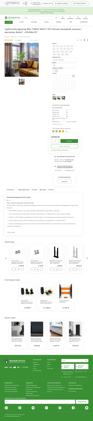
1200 (66, 51)
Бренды (58, 22)
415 (57, 46)
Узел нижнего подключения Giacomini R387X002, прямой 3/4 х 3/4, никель (37, 262)
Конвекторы (8, 383)
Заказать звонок (62, 3)
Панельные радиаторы (32, 391)
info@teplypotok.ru (36, 4)
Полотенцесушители (54, 383)
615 (72, 46)
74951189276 (58, 170)
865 (68, 49)
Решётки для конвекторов (11, 391)
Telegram (45, 3)
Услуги (34, 366)
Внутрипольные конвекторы (12, 385)
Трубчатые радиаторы (24, 36)
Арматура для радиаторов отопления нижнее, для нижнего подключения (46, 302)
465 (61, 46)
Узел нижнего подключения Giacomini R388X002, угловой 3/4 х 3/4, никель (17, 262)
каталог (9, 22)
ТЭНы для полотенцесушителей (55, 389)
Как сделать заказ (37, 370)
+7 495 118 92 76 (36, 2)
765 (61, 49)
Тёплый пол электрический (75, 385)
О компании (83, 22)
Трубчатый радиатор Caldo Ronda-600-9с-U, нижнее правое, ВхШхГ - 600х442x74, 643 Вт (37, 340)
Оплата (51, 190)
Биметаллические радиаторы (33, 387)
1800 (54, 54)
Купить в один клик (64, 146)
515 (65, 46)
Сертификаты (36, 364)
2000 (58, 54)
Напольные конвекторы (11, 389)
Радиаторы (13, 36)
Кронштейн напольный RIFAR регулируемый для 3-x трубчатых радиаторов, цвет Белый (75, 263)
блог (70, 22)
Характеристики (23, 190)
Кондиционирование (75, 388)
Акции (48, 362)
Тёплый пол (72, 383)
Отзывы (34, 190)
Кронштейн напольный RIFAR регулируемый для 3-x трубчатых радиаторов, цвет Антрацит (56, 263)
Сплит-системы (72, 391)
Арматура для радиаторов (32, 395)
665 (54, 49)
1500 (70, 51)
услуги (21, 22)
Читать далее (11, 232)
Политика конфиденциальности (12, 416)
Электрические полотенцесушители (56, 387)
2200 (62, 54)
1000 (58, 51)
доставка (34, 22)
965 (54, 51)
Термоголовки (29, 393)
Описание (10, 190)
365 (54, 46)
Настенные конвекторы (10, 387)
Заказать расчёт (81, 3)
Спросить (65, 181)
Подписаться (82, 402)
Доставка (43, 190)
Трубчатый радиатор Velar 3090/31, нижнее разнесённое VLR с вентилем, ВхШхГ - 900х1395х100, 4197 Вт (75, 341)
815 (65, 49)
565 (68, 46)
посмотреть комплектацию (61, 105)
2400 (67, 54)
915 (72, 49)
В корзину (69, 141)
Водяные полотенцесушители (54, 385)
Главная (7, 36)
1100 (62, 51)
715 (57, 49)
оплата (46, 22)
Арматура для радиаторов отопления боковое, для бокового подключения (27, 302)
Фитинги (49, 391)
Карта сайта (50, 368)
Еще (66, 131)
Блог (48, 366)
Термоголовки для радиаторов (64, 301)
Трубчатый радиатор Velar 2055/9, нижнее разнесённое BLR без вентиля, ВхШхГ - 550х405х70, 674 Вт (16, 341)
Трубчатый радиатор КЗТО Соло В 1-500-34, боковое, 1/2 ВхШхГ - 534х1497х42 (55, 340)
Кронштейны (29, 389)
